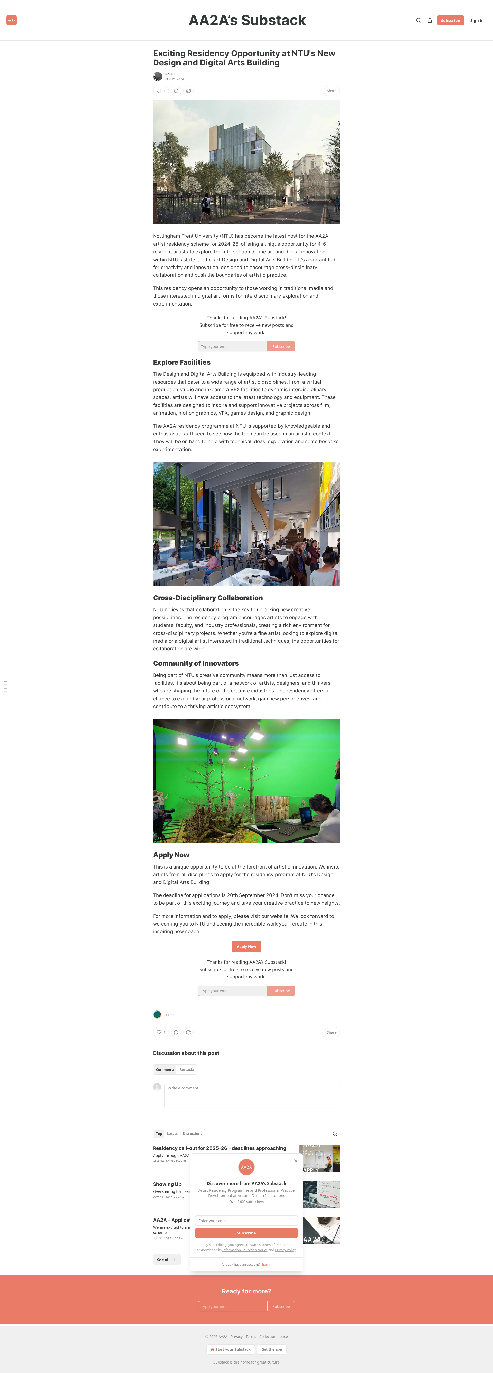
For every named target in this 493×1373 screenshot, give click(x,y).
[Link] (146, 362)
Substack (221, 1362)
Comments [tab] (165, 1069)
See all (163, 1259)
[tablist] (175, 1069)
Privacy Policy (285, 1249)
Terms (251, 1336)
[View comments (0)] (176, 91)
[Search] (418, 20)
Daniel (170, 74)
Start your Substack (233, 1349)
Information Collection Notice (245, 1249)
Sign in (477, 20)
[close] (296, 1161)
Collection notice (273, 1336)
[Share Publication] (430, 20)
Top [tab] (159, 1133)
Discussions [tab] (192, 1133)
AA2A (180, 1197)
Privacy (237, 1336)
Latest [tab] (172, 1133)
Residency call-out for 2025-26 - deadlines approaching (219, 1148)
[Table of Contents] (5, 686)
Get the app (271, 1349)
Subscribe (450, 20)
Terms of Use (271, 1244)
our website (274, 916)
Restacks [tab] (186, 1069)
